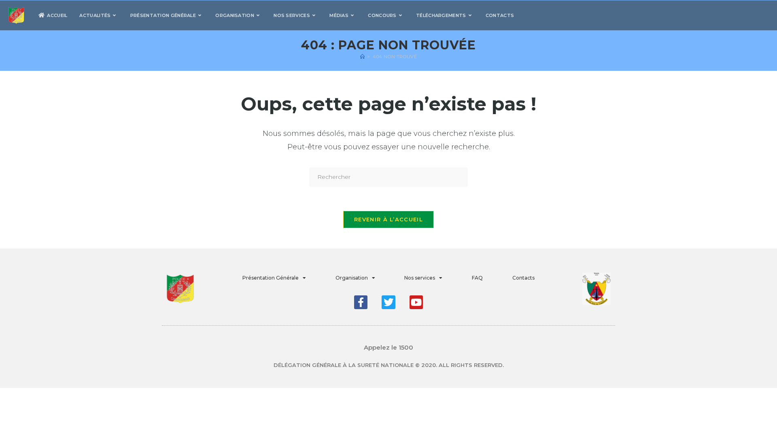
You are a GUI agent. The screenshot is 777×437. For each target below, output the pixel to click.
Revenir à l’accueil (388, 219)
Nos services (419, 278)
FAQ (477, 278)
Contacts (523, 278)
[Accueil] (362, 56)
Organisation (351, 278)
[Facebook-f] (361, 302)
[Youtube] (416, 302)
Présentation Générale (270, 278)
